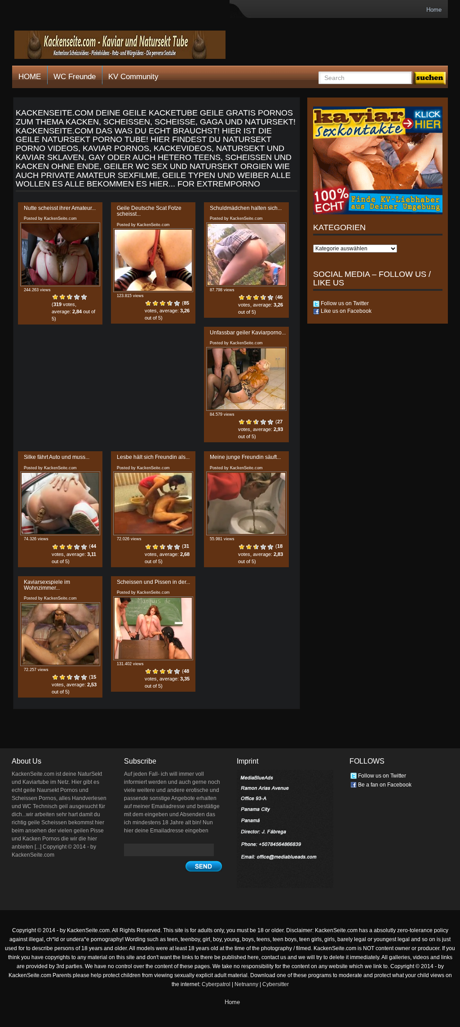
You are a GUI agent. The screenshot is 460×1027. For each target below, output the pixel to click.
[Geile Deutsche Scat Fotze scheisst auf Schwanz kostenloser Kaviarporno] (153, 260)
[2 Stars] (62, 297)
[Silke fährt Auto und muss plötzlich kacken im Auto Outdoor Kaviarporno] (60, 503)
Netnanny (246, 984)
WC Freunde (74, 76)
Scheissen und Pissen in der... (153, 582)
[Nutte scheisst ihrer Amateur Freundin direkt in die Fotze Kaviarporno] (60, 254)
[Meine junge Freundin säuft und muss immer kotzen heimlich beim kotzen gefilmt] (246, 503)
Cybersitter (275, 984)
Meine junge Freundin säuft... (245, 457)
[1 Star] (55, 297)
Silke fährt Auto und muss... (56, 457)
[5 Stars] (84, 297)
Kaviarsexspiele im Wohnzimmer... (47, 585)
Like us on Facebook (345, 311)
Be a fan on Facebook (384, 785)
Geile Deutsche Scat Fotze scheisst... (149, 211)
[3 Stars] (69, 297)
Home (434, 9)
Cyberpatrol (216, 984)
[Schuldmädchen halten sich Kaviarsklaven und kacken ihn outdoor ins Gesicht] (246, 254)
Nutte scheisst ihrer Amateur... (60, 208)
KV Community (133, 76)
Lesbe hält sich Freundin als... (153, 457)
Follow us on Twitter (344, 303)
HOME (29, 76)
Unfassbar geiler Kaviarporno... (248, 332)
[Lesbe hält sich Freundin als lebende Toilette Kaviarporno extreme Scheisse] (153, 503)
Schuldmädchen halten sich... (246, 208)
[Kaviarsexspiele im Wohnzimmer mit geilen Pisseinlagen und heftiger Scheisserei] (60, 634)
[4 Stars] (76, 297)
